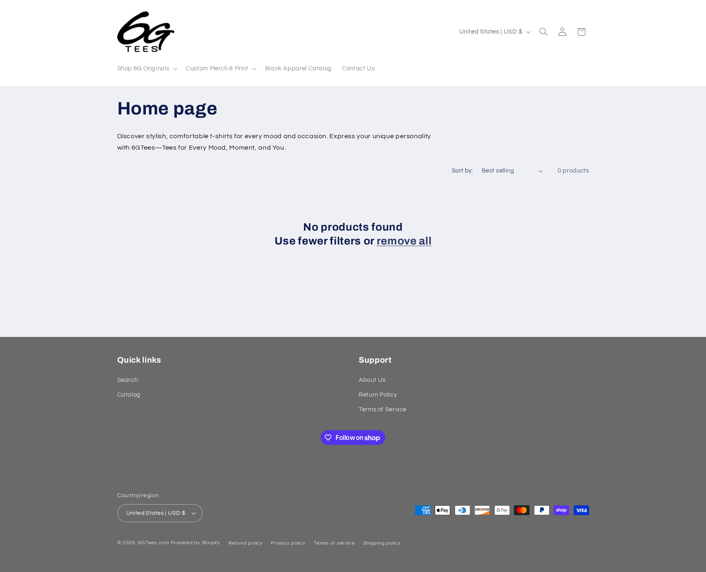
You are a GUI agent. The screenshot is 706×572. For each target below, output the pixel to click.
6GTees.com (153, 543)
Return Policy (378, 395)
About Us (372, 380)
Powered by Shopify (195, 543)
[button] (146, 69)
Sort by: (462, 171)
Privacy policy (288, 543)
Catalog (129, 395)
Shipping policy (381, 543)
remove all (404, 241)
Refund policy (245, 543)
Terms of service (334, 543)
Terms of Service (383, 409)
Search (127, 380)
